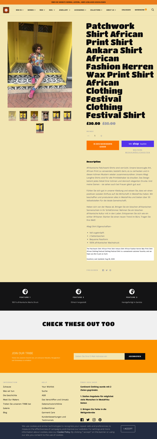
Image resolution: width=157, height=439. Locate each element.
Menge (90, 131)
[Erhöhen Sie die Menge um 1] (101, 136)
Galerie (6, 408)
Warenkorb (140, 10)
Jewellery (63, 10)
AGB (44, 395)
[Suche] (152, 10)
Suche (44, 391)
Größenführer (48, 408)
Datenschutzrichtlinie (52, 404)
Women (31, 10)
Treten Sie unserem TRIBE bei (17, 404)
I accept (128, 429)
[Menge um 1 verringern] (88, 136)
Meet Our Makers (11, 399)
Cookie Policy (63, 432)
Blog (5, 412)
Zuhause (7, 386)
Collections (95, 10)
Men (41, 10)
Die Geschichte (10, 395)
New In (19, 10)
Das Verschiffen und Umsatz (55, 399)
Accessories (79, 10)
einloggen (126, 10)
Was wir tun (8, 391)
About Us (110, 10)
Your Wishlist (48, 386)
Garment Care (48, 412)
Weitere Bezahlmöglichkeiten (137, 151)
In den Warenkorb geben (102, 145)
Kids (51, 10)
